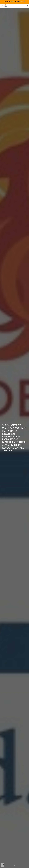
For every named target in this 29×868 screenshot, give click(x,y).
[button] (2, 6)
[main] (14, 438)
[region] (14, 2)
